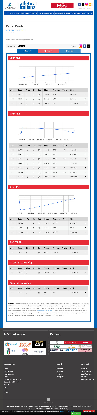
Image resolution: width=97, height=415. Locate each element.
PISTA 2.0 (34, 13)
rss (90, 4)
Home (6, 369)
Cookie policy (63, 409)
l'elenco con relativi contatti (44, 310)
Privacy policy (52, 409)
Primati (49, 51)
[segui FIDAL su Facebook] (84, 46)
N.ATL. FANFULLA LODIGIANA (15, 30)
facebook (79, 4)
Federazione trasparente (46, 13)
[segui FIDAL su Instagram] (80, 46)
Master (74, 13)
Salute (79, 13)
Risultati (28, 51)
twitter (83, 4)
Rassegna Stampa (87, 379)
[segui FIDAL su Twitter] (88, 46)
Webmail (84, 377)
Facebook (59, 371)
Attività (89, 13)
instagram (86, 4)
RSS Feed (59, 369)
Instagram (60, 377)
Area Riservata (86, 374)
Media (84, 13)
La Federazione (14, 13)
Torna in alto (48, 402)
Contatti (84, 369)
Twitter (59, 374)
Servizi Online (86, 371)
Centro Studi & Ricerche (62, 13)
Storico (71, 51)
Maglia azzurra (25, 13)
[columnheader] (12, 90)
